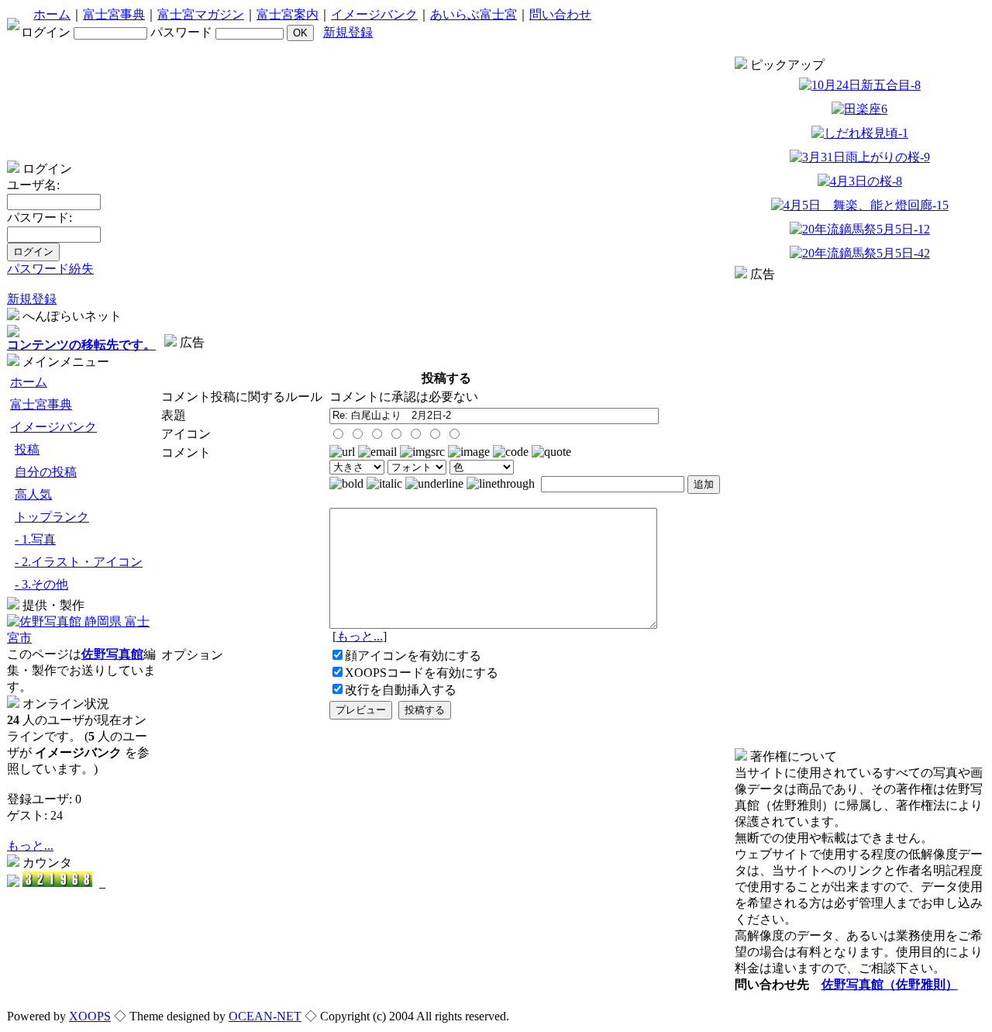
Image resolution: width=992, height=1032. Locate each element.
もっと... (30, 845)
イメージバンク (374, 14)
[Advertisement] (446, 357)
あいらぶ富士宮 (473, 14)
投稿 (27, 449)
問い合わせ (560, 14)
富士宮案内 (288, 14)
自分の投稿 (46, 471)
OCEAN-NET (265, 1016)
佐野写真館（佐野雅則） (890, 984)
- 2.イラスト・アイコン (79, 561)
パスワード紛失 (50, 268)
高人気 (33, 494)
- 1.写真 (35, 539)
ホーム (52, 14)
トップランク (52, 516)
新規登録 (348, 32)
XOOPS (90, 1016)
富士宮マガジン (200, 14)
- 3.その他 (41, 584)
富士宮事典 (114, 14)
